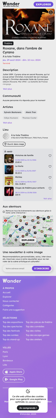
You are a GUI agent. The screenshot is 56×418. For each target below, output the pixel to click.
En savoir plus (33, 401)
